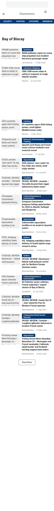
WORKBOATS (48, 21)
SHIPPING (20, 21)
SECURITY (7, 21)
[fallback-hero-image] (12, 56)
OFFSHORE (33, 21)
